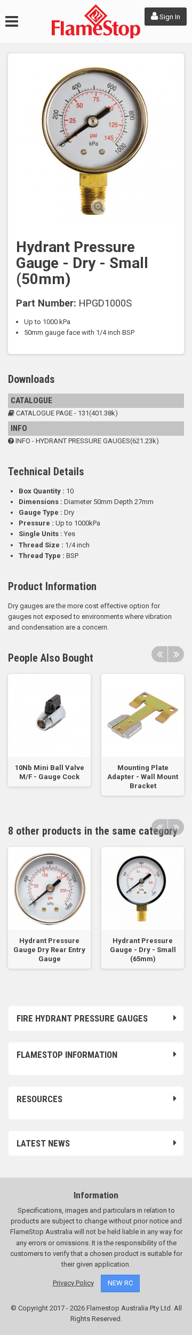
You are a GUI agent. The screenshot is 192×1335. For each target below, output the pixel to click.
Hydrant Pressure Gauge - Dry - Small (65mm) (143, 950)
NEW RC (120, 1283)
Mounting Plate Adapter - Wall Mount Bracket (142, 777)
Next (176, 654)
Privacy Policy (73, 1283)
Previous (159, 654)
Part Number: (46, 303)
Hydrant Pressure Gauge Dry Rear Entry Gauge (49, 950)
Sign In (169, 17)
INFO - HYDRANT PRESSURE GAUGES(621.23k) (86, 441)
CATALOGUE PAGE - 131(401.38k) (66, 413)
